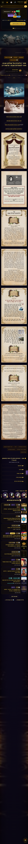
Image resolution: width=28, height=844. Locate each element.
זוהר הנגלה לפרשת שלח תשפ (12, 125)
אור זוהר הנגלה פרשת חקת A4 (14, 121)
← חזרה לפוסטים (21, 52)
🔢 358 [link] (10, 578)
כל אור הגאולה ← (4, 490)
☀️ (7, 2)
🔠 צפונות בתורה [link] (7, 504)
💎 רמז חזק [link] (13, 533)
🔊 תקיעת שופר (7, 11)
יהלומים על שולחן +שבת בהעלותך (13, 129)
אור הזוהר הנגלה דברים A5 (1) (13, 117)
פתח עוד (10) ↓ (14, 596)
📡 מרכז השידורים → (9, 600)
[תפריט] (2, 2)
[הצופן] (13, 28)
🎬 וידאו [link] (13, 504)
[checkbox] (14, 465)
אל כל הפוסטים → (19, 600)
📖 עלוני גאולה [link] (12, 542)
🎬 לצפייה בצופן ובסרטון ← (17, 24)
